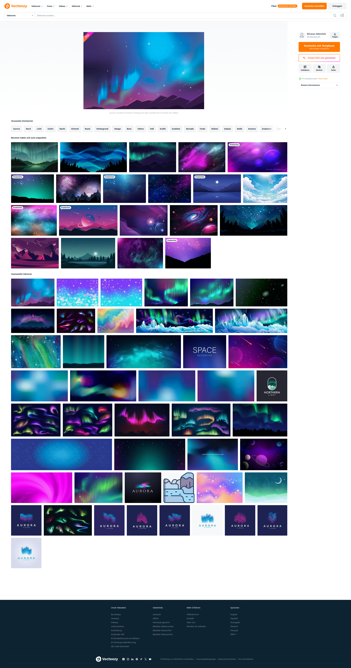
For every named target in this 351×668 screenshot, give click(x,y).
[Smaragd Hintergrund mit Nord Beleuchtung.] (266, 487)
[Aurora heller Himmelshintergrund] (152, 157)
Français (234, 630)
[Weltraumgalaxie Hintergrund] (194, 220)
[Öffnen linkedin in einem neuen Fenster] (132, 659)
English (233, 614)
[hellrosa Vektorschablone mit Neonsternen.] (41, 487)
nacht (62, 128)
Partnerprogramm (161, 622)
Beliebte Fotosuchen (162, 630)
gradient (176, 128)
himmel (75, 128)
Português (235, 622)
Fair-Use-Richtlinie (245, 659)
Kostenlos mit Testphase (319, 47)
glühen (214, 128)
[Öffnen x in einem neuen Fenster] (146, 659)
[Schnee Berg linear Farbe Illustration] (178, 487)
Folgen (335, 37)
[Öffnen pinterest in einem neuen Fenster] (137, 659)
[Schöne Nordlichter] (34, 157)
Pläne (274, 6)
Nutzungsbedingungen (206, 659)
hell (152, 128)
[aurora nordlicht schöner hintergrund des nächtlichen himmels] (32, 292)
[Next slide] (283, 129)
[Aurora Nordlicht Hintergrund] (93, 157)
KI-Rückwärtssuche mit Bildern (125, 638)
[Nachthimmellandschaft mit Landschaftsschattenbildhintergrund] (78, 188)
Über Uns (191, 622)
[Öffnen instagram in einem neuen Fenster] (128, 659)
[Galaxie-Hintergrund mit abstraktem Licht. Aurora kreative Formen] (103, 385)
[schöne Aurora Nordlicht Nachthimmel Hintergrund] (166, 292)
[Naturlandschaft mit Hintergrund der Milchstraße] (253, 220)
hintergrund (102, 128)
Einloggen (337, 6)
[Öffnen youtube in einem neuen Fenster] (150, 659)
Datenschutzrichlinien (227, 659)
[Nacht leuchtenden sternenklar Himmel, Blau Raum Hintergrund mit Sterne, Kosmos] (61, 454)
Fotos (49, 6)
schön (50, 128)
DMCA (155, 618)
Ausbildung (116, 630)
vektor (141, 128)
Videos (62, 6)
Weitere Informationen (310, 85)
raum (87, 128)
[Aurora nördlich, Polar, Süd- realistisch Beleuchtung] (68, 520)
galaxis (227, 128)
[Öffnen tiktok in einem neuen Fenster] (141, 659)
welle (239, 128)
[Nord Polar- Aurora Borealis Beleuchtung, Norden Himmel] (36, 420)
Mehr (88, 6)
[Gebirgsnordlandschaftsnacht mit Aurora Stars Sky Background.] (83, 351)
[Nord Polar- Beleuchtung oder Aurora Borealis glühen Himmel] (87, 420)
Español (234, 618)
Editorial (76, 6)
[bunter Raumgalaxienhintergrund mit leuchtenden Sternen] (257, 157)
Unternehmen (117, 626)
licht (39, 128)
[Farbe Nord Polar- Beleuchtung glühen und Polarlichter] (76, 321)
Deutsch (234, 626)
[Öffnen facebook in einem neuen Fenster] (123, 659)
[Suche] (335, 15)
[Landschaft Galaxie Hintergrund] (201, 157)
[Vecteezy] (15, 6)
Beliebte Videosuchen (163, 634)
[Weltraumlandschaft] (35, 253)
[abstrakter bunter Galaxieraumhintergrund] (144, 220)
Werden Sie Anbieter (196, 626)
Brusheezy (116, 614)
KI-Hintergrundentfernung (123, 642)
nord (28, 128)
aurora (16, 128)
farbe (202, 128)
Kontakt (190, 618)
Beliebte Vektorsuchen (163, 626)
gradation (266, 128)
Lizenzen (157, 614)
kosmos (252, 128)
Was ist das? (323, 78)
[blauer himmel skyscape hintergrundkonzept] (265, 188)
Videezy (114, 622)
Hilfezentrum (193, 614)
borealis (190, 128)
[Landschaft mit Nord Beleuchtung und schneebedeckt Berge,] (251, 321)
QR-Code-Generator (120, 646)
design (117, 128)
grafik (163, 128)
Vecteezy (115, 618)
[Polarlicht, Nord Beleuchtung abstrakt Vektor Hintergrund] (212, 454)
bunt (129, 128)
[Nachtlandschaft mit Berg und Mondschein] (88, 253)
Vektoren (35, 6)
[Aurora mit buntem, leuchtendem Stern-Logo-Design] (143, 487)
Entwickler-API (117, 634)
